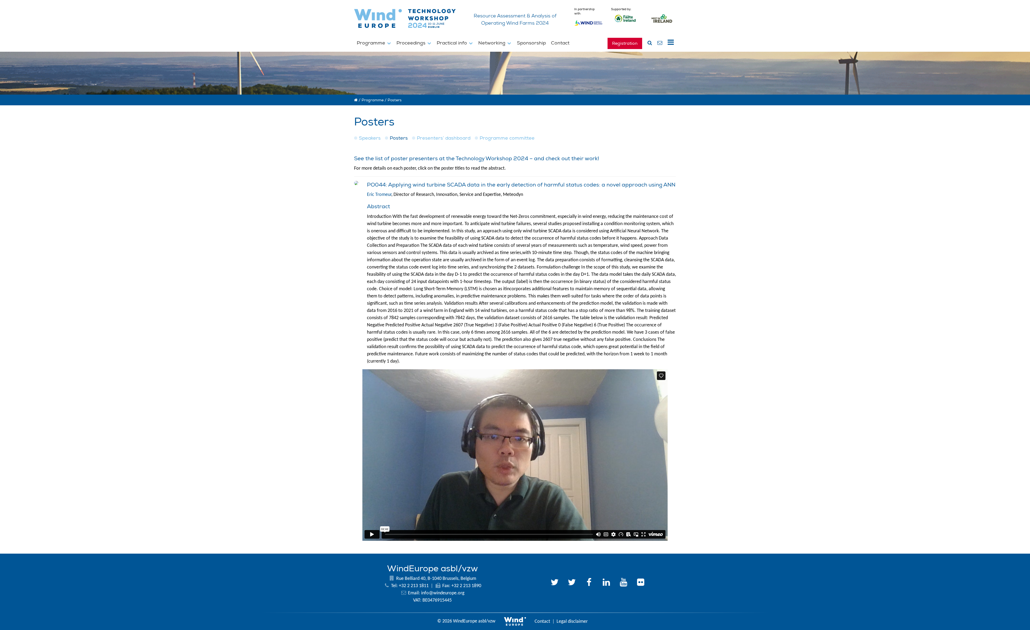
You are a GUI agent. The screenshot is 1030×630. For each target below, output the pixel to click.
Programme (372, 43)
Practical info (452, 43)
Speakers (370, 138)
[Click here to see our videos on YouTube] (623, 583)
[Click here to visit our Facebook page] (589, 583)
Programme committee (507, 138)
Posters (399, 138)
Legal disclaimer (572, 621)
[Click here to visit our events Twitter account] (571, 583)
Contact (560, 43)
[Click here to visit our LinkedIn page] (606, 583)
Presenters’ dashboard (443, 138)
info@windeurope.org (442, 593)
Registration (625, 43)
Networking (492, 43)
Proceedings (411, 43)
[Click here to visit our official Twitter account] (554, 583)
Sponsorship (531, 43)
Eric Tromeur (379, 194)
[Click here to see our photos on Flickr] (640, 583)
